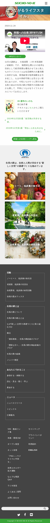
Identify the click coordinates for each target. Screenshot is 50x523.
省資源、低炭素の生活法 (17, 284)
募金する (11, 387)
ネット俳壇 (12, 450)
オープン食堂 (13, 444)
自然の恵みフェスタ (15, 296)
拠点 (9, 333)
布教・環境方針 (14, 438)
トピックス (12, 409)
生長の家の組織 (13, 354)
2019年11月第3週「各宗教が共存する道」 (24, 120)
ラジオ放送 (12, 486)
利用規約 (32, 444)
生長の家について (14, 312)
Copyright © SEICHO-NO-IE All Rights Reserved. (25, 521)
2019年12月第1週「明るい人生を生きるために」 (24, 129)
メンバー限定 (12, 360)
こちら (31, 108)
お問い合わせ (13, 498)
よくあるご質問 (14, 492)
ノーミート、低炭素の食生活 (19, 278)
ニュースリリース (14, 403)
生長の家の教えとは (15, 318)
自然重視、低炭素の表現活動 (19, 290)
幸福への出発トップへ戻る (25, 139)
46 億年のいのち (25, 101)
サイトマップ (34, 429)
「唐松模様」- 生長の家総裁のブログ (23, 339)
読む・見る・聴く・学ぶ (17, 381)
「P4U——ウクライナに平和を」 (14, 459)
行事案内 (11, 415)
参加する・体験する (15, 375)
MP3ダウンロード (15, 56)
